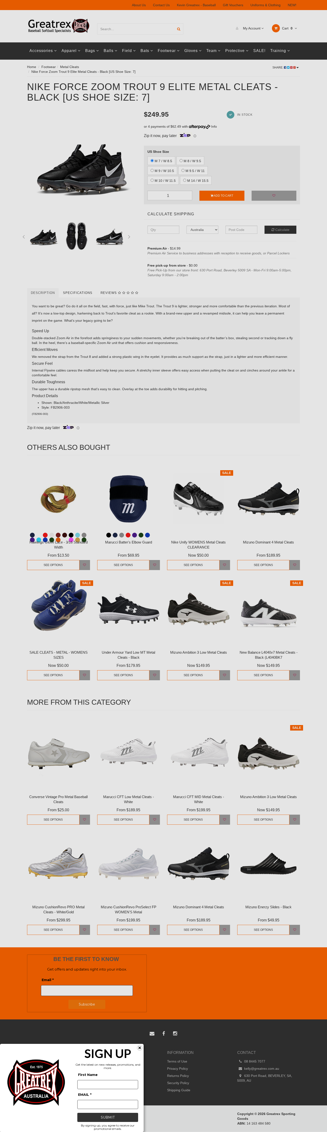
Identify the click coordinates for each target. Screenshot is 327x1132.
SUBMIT (108, 1117)
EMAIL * (84, 1094)
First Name (88, 1075)
